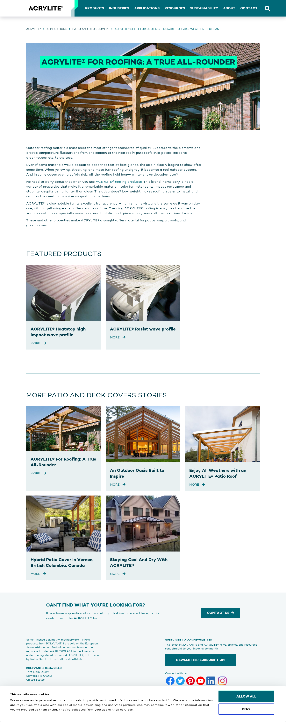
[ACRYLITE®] (45, 8)
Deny (246, 709)
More (36, 343)
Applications (56, 29)
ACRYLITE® (33, 29)
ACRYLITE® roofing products (119, 181)
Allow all (246, 696)
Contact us (218, 613)
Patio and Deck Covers (90, 29)
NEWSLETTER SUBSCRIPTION (200, 660)
